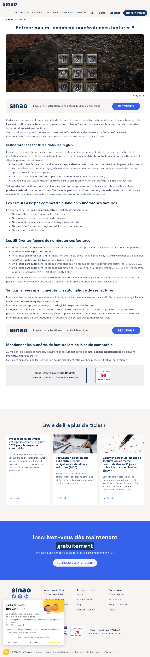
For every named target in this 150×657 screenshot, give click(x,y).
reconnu (105, 632)
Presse (112, 610)
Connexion (115, 13)
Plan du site (110, 652)
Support (80, 594)
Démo (102, 13)
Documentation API (85, 610)
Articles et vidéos (85, 599)
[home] (10, 4)
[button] (21, 13)
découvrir (126, 106)
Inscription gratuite (135, 13)
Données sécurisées (53, 594)
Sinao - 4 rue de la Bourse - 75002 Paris (64, 652)
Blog (78, 605)
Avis (47, 13)
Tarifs (55, 13)
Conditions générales (54, 599)
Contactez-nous (117, 594)
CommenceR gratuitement (75, 563)
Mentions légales (94, 652)
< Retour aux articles (16, 19)
